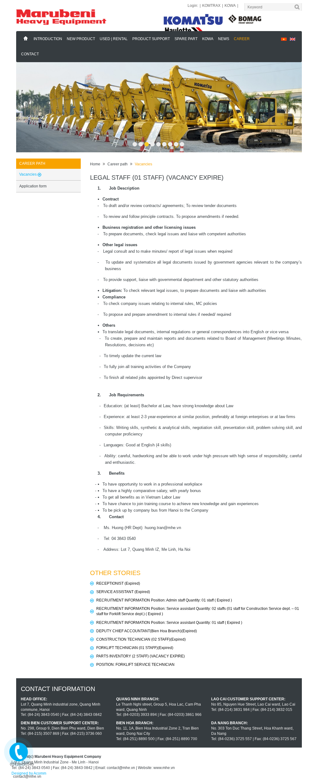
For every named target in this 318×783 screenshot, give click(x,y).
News (223, 39)
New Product (81, 39)
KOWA (230, 5)
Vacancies (143, 164)
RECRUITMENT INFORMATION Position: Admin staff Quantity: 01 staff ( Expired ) (164, 600)
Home (25, 38)
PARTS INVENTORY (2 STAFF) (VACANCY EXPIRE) (140, 656)
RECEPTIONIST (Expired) (118, 583)
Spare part (186, 39)
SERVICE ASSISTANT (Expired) (123, 592)
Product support (151, 39)
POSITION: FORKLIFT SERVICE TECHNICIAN (135, 664)
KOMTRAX (211, 5)
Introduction (48, 39)
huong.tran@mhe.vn (163, 527)
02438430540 (22, 764)
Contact (30, 54)
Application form (33, 186)
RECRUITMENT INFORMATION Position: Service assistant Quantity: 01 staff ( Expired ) (169, 622)
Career (242, 39)
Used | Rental (114, 39)
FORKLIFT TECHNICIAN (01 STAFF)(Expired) (134, 648)
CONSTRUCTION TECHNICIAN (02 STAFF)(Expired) (141, 639)
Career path (117, 164)
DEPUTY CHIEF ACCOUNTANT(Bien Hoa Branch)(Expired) (146, 631)
